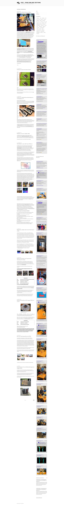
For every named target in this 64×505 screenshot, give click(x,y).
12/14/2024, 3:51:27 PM (38, 361)
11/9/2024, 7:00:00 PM (42, 442)
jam (38, 21)
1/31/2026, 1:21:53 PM (44, 123)
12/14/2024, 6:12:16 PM (38, 339)
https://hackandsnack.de (31, 208)
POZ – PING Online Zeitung (31, 2)
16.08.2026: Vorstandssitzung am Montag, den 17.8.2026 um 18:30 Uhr (41, 480)
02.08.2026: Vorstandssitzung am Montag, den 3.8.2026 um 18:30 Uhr (41, 489)
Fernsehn (41, 20)
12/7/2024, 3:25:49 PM (38, 417)
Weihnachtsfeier (42, 31)
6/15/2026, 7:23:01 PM (44, 88)
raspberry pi (44, 26)
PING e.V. (45, 25)
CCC (30, 223)
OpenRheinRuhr (38, 25)
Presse (37, 26)
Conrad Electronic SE (27, 318)
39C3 (24, 55)
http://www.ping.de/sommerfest (26, 268)
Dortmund (45, 19)
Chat (37, 19)
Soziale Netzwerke (42, 27)
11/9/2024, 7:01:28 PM (38, 455)
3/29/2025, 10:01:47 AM (38, 233)
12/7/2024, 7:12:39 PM (38, 406)
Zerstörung (38, 33)
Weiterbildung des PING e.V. (40, 170)
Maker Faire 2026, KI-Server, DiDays (24, 12)
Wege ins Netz (38, 31)
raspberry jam (40, 26)
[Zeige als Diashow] (19, 353)
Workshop (41, 32)
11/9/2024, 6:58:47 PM (38, 466)
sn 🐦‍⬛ (38, 172)
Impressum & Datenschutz (39, 497)
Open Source (42, 25)
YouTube (44, 32)
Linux (44, 21)
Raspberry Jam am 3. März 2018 (23, 133)
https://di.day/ (30, 54)
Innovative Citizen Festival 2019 (18, 78)
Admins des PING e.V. (39, 88)
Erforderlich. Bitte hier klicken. (24, 284)
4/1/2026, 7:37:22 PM (44, 111)
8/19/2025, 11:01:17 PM (39, 203)
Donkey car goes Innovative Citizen (24, 69)
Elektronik (38, 20)
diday (39, 19)
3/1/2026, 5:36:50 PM (42, 172)
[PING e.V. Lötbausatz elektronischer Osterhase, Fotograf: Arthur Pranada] (19, 252)
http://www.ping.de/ (20, 209)
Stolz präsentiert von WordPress (20, 503)
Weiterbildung (38, 32)
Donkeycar (41, 19)
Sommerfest (38, 27)
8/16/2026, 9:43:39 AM (39, 42)
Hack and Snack (27, 204)
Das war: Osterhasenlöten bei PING (24, 336)
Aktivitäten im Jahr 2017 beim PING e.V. (24, 143)
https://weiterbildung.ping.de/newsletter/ (29, 52)
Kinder (42, 21)
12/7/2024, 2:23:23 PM (38, 428)
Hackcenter (43, 20)
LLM (46, 21)
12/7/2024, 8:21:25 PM (38, 384)
